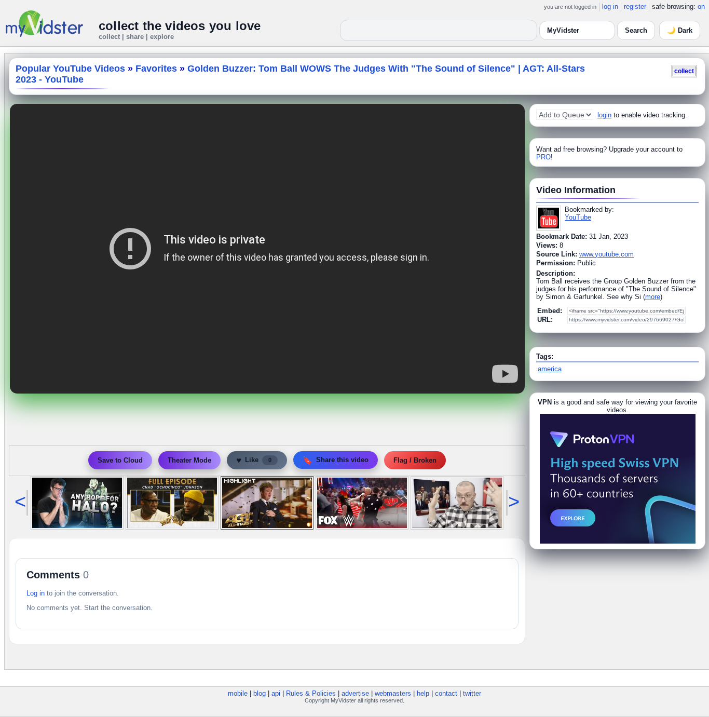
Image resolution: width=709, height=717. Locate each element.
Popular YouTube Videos (70, 68)
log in (610, 6)
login (604, 115)
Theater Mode (189, 460)
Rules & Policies (311, 693)
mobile (238, 693)
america (550, 369)
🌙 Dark (679, 30)
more (652, 297)
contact (446, 693)
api (275, 693)
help (423, 693)
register (635, 6)
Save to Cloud (120, 460)
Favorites (156, 68)
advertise (355, 693)
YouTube (578, 217)
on (701, 6)
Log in (35, 593)
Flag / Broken (415, 460)
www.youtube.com (606, 254)
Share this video (336, 460)
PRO (543, 157)
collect (684, 70)
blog (259, 693)
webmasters (393, 693)
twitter (472, 693)
